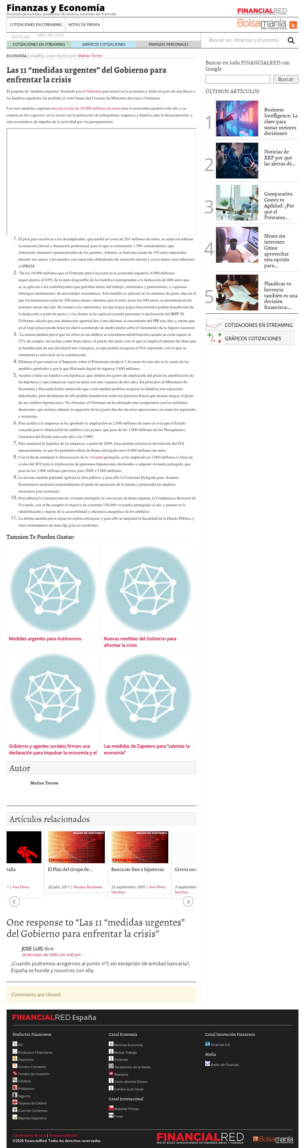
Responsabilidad (63, 1135)
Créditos (24, 1081)
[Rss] (293, 25)
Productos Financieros (34, 1052)
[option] (38, 862)
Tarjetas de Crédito (32, 1103)
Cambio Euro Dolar (128, 1089)
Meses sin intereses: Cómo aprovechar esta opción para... (276, 250)
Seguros (23, 1096)
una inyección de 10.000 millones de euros (87, 108)
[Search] (291, 40)
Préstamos (25, 1088)
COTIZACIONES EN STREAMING (36, 24)
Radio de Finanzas (224, 1064)
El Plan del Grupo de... (32, 869)
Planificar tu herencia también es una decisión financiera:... (281, 295)
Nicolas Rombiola (50, 887)
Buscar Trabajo (125, 1052)
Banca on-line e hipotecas (99, 869)
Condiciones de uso (29, 1135)
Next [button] (188, 904)
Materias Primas (126, 1109)
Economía (17, 56)
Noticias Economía (128, 1045)
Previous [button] (15, 904)
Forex (118, 1116)
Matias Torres (90, 55)
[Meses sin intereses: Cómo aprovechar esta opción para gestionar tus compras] (237, 245)
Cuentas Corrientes (32, 1110)
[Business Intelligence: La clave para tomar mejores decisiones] (237, 118)
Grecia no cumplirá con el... (165, 869)
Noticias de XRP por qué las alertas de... (279, 157)
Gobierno (94, 91)
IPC (20, 1045)
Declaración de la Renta (131, 1067)
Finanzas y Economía (56, 7)
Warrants (120, 1074)
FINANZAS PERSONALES (169, 44)
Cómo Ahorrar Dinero (130, 1081)
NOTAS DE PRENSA (84, 24)
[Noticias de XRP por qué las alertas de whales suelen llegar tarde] (237, 160)
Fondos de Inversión (33, 1074)
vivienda (96, 457)
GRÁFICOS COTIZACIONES (103, 44)
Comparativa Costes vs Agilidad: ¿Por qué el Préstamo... (279, 205)
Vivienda (120, 1059)
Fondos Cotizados (31, 1066)
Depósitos (25, 1059)
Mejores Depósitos (32, 1118)
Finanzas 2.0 (220, 1044)
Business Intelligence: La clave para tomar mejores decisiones (281, 121)
